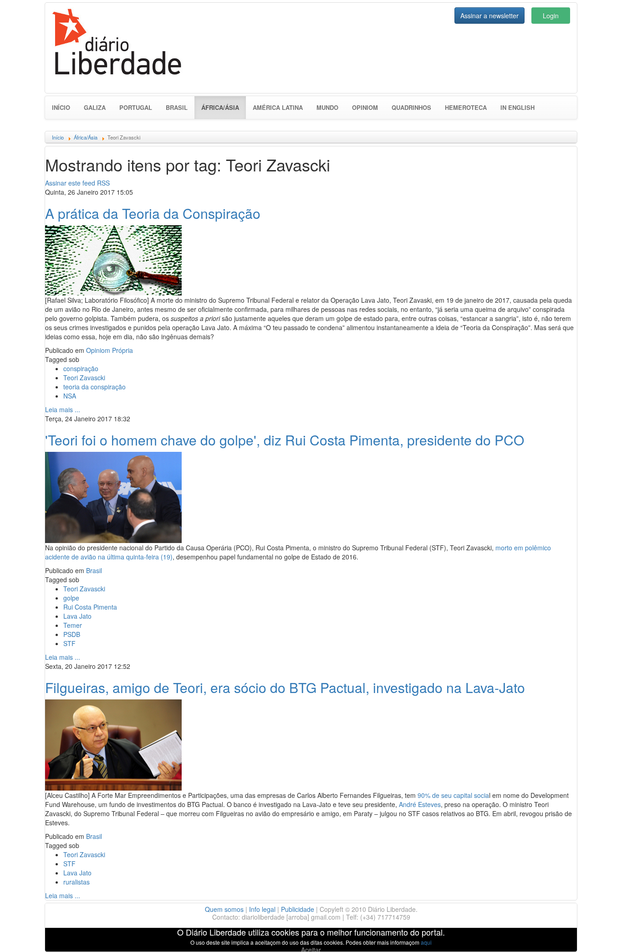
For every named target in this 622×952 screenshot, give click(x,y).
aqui (426, 942)
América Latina (278, 107)
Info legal (262, 909)
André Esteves (420, 804)
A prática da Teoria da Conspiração (152, 213)
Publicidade (297, 909)
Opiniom (365, 107)
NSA (69, 395)
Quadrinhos (411, 107)
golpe (71, 597)
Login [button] (551, 15)
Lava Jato (77, 616)
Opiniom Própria (109, 350)
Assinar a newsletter (489, 15)
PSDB (71, 634)
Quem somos (224, 909)
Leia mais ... (62, 409)
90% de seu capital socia (453, 795)
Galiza (95, 107)
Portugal (135, 107)
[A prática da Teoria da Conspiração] (113, 259)
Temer (72, 625)
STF (69, 643)
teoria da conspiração (94, 386)
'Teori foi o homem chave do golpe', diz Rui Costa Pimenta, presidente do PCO (284, 440)
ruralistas (76, 881)
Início (61, 107)
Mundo (327, 107)
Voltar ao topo (595, 933)
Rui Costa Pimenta (90, 606)
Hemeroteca (466, 107)
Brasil (177, 107)
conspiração (80, 368)
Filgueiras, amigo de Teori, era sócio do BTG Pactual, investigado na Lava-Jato (285, 687)
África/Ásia (223, 107)
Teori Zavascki (84, 377)
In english (517, 107)
